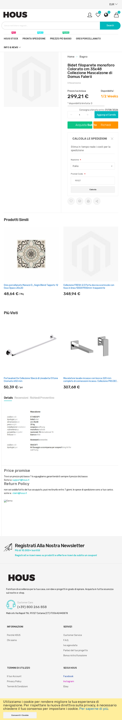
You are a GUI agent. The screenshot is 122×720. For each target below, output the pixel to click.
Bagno (83, 56)
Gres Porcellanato (88, 38)
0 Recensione (74, 83)
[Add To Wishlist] (71, 201)
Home (71, 56)
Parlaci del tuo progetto (75, 650)
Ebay (65, 686)
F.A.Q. (66, 640)
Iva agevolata (70, 645)
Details (8, 398)
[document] (61, 709)
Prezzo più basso (60, 37)
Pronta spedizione (34, 37)
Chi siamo (12, 640)
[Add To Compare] (79, 201)
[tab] (8, 398)
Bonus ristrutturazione (75, 655)
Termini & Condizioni (17, 686)
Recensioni (21, 398)
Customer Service (72, 635)
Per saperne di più (93, 709)
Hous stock (11, 37)
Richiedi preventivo (42, 398)
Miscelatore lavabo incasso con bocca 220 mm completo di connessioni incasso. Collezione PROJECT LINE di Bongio (90, 381)
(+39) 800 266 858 (32, 607)
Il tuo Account (14, 676)
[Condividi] (96, 201)
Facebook (68, 676)
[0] (98, 16)
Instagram (68, 681)
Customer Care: (25, 603)
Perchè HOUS (13, 635)
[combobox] (61, 26)
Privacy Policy (14, 681)
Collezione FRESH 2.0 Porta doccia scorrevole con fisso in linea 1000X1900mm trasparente (88, 286)
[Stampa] (88, 201)
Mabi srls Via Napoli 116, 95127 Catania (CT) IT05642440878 (37, 613)
